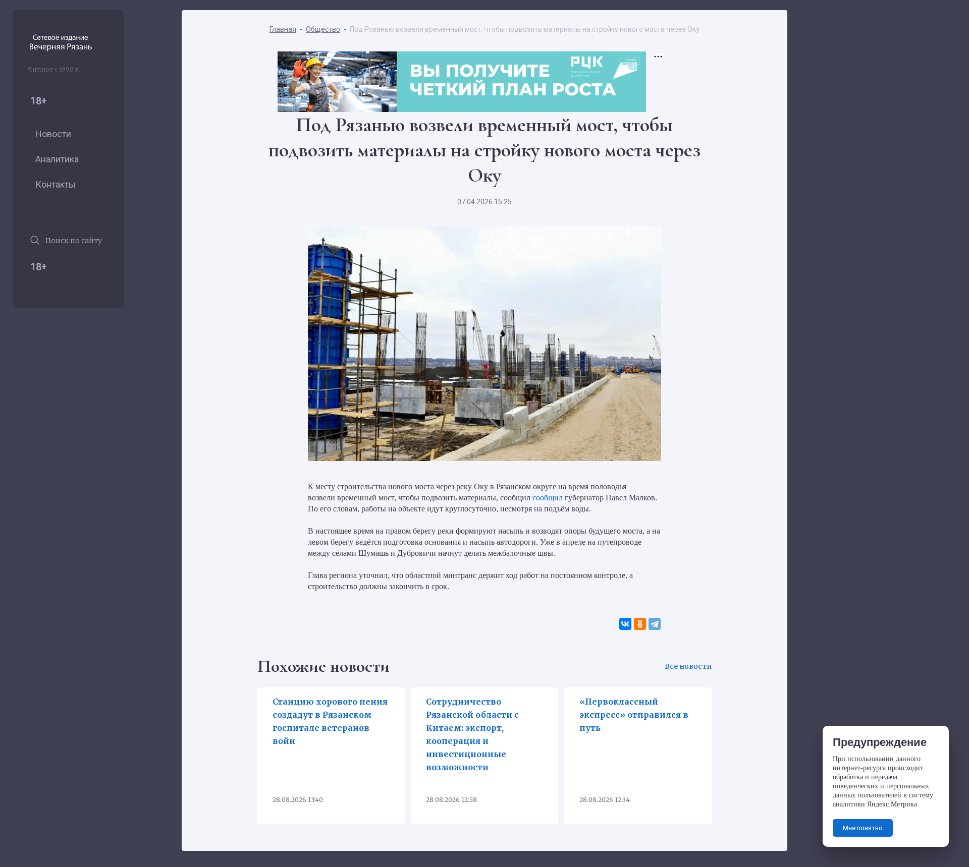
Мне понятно (863, 828)
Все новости (688, 666)
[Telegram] (655, 624)
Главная (283, 29)
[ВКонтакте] (625, 624)
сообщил (547, 497)
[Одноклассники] (640, 624)
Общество (323, 29)
